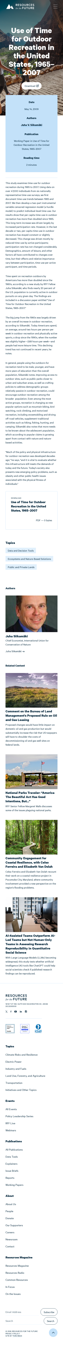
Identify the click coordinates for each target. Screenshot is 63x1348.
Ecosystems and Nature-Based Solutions (29, 558)
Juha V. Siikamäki (31, 125)
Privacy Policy (13, 1333)
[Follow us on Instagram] (26, 1012)
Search (50, 1321)
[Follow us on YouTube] (15, 1012)
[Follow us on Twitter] (6, 1011)
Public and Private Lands (21, 567)
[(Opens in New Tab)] (10, 1026)
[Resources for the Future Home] (20, 6)
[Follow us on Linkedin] (21, 1012)
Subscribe (49, 1312)
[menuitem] (31, 1054)
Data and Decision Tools (21, 550)
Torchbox (17, 1336)
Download (30, 85)
